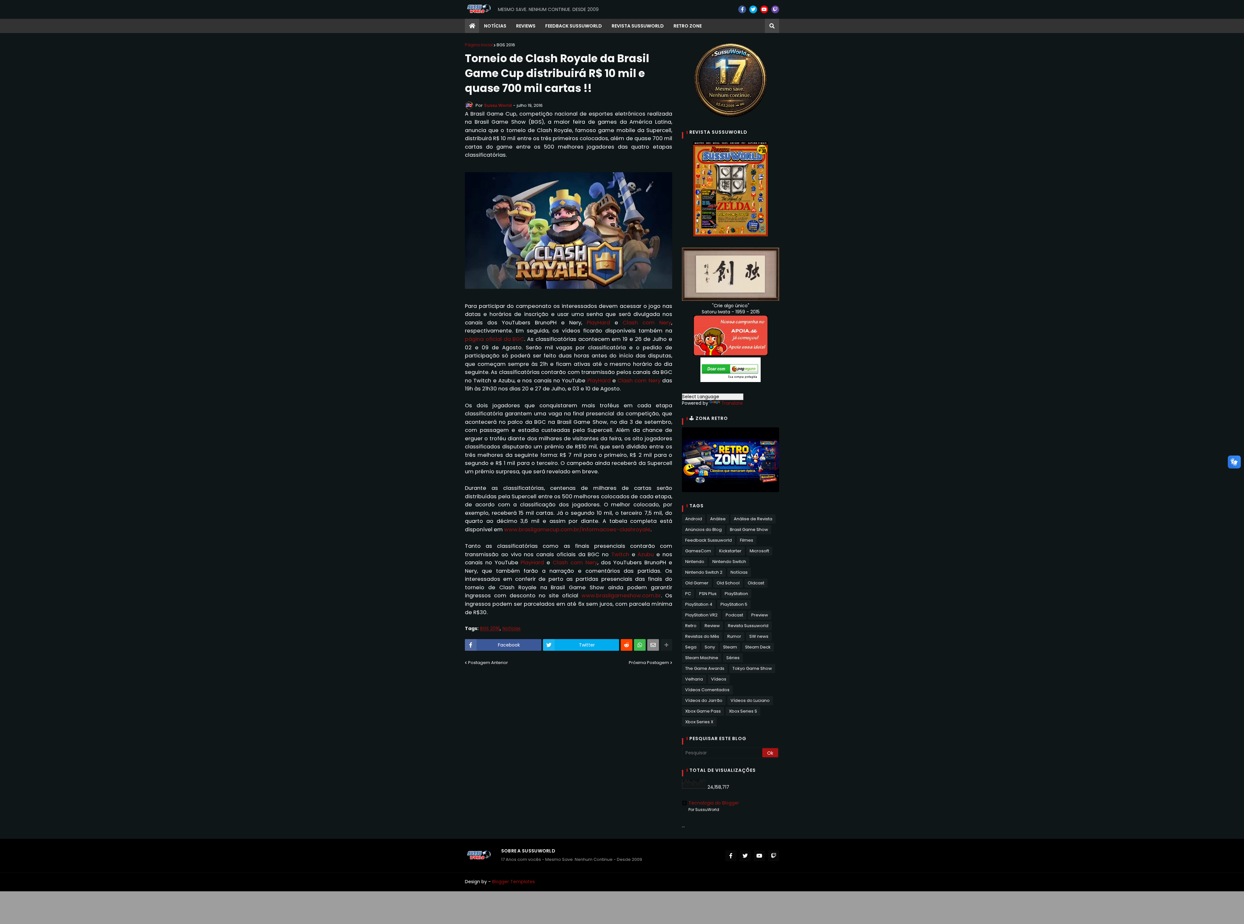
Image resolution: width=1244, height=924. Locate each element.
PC (688, 594)
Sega (691, 647)
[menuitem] (472, 26)
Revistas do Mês (702, 636)
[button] (772, 26)
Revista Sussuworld (748, 626)
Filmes (746, 540)
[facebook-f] (742, 9)
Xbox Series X (699, 722)
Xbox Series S (743, 711)
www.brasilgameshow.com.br (621, 595)
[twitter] (753, 9)
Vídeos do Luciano (750, 700)
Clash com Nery (647, 322)
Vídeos (718, 679)
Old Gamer (696, 583)
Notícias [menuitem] (495, 26)
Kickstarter (730, 551)
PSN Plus (708, 594)
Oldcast (756, 583)
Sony (710, 647)
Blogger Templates (513, 881)
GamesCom (698, 551)
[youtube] (764, 9)
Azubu (646, 554)
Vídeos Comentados (707, 690)
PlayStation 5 (733, 604)
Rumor (734, 636)
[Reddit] (626, 645)
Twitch (620, 554)
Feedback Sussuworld (708, 540)
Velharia (694, 679)
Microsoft (759, 551)
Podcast (734, 615)
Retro (691, 626)
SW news (758, 636)
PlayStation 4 (698, 604)
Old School (728, 583)
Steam (730, 647)
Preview (759, 615)
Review (712, 626)
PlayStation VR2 (701, 615)
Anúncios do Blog (703, 529)
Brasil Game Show (749, 529)
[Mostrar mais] (666, 645)
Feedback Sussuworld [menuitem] (573, 26)
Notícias (511, 628)
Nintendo (694, 561)
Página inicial (479, 45)
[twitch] (775, 9)
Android (693, 519)
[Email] (653, 645)
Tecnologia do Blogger (713, 803)
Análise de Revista (753, 519)
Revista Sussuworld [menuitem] (638, 26)
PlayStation (736, 594)
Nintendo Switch (729, 561)
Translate (732, 403)
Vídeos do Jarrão (703, 700)
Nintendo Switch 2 (703, 572)
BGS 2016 (506, 45)
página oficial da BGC (494, 339)
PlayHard (598, 322)
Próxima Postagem (649, 662)
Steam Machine (701, 658)
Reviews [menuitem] (526, 26)
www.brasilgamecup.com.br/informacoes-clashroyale (577, 529)
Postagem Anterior (488, 662)
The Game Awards (704, 668)
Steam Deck (758, 647)
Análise (718, 519)
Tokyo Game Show (752, 668)
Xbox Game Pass (703, 711)
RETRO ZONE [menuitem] (688, 26)
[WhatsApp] (640, 645)
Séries (733, 658)
